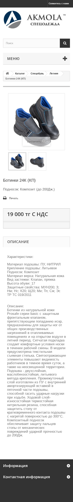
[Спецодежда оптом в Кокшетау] (36, 19)
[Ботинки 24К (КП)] (17, 161)
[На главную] (7, 73)
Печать (13, 198)
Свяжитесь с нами (59, 3)
